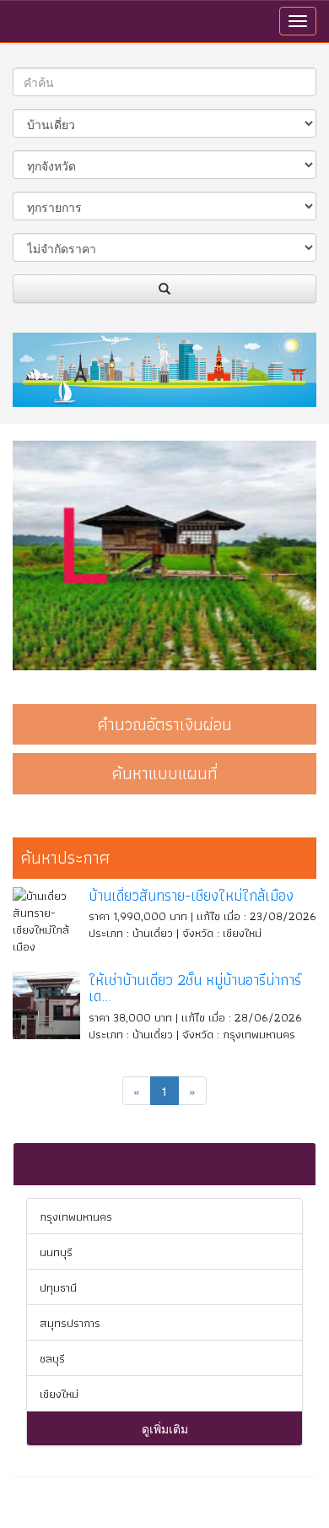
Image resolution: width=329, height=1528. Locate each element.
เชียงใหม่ (59, 1393)
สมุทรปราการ (70, 1323)
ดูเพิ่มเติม (165, 1428)
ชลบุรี (52, 1358)
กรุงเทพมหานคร (76, 1216)
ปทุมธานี (58, 1287)
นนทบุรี (56, 1252)
